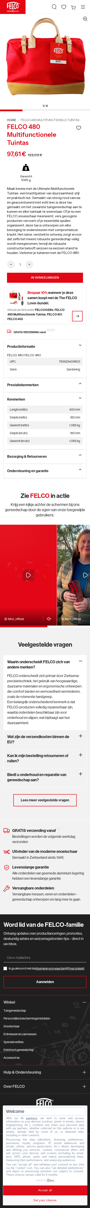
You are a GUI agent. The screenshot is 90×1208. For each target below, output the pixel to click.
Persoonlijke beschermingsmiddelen (26, 1018)
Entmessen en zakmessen (19, 1034)
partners (31, 1118)
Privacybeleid (75, 968)
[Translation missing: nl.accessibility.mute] (47, 618)
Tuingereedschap (14, 1010)
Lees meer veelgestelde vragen (45, 800)
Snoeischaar (11, 1026)
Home (11, 120)
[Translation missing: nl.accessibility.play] (28, 575)
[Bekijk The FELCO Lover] (77, 316)
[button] (54, 7)
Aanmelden (45, 982)
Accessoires (11, 1057)
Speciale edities (13, 1042)
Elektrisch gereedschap (18, 1050)
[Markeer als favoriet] (78, 128)
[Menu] (83, 7)
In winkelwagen (45, 277)
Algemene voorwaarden (50, 968)
